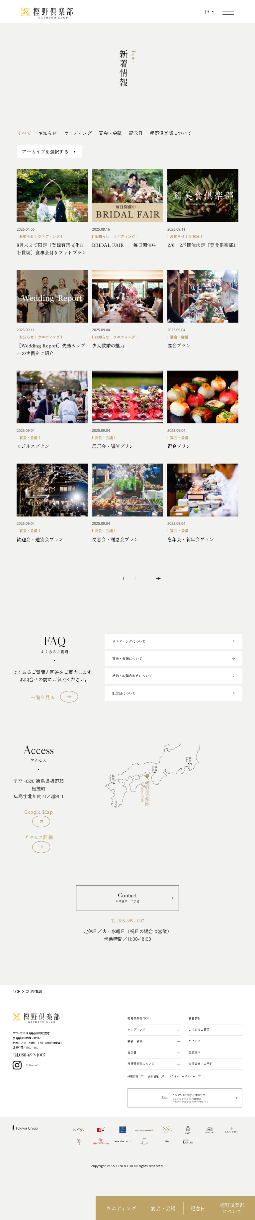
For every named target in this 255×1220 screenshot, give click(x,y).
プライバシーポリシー (182, 1076)
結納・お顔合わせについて (132, 675)
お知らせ (47, 133)
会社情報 (153, 1076)
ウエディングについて (128, 641)
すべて (24, 133)
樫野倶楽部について (232, 1208)
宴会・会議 (163, 1207)
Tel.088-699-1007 (127, 921)
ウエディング (121, 1207)
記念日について (123, 693)
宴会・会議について (127, 658)
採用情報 (133, 1076)
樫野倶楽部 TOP (138, 1018)
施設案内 (195, 1052)
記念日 (197, 1207)
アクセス (195, 1041)
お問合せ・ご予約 (200, 1064)
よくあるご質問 (199, 1029)
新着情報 (195, 1018)
